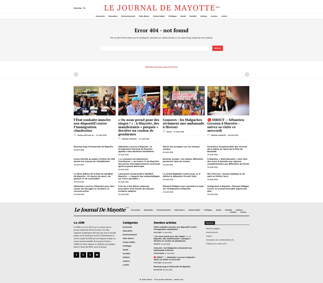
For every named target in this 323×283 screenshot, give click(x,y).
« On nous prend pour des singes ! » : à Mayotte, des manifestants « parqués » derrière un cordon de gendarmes (138, 127)
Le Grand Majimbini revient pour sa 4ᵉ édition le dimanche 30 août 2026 (182, 175)
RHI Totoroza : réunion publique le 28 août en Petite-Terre (226, 175)
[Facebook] (76, 255)
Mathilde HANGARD (129, 139)
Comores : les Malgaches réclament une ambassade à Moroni (183, 123)
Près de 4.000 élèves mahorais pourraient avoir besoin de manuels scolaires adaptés (136, 188)
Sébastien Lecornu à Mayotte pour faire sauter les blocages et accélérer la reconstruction (94, 188)
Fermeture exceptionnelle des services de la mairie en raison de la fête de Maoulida (227, 149)
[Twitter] (90, 255)
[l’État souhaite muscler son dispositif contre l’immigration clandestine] (95, 100)
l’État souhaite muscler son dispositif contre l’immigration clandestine (92, 125)
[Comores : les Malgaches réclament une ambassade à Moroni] (184, 100)
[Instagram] (83, 255)
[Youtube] (97, 255)
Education (158, 270)
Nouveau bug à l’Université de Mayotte (93, 146)
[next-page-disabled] (247, 74)
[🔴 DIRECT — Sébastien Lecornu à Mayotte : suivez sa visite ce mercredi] (228, 100)
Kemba (169, 132)
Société (157, 244)
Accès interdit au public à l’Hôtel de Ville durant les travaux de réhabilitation (94, 160)
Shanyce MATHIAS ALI (85, 135)
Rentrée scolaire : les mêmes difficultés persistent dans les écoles (183, 160)
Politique (158, 232)
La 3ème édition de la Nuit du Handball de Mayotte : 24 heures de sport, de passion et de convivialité (93, 176)
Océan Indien (159, 253)
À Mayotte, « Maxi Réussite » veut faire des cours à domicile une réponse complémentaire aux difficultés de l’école (228, 161)
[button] (80, 8)
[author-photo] (75, 135)
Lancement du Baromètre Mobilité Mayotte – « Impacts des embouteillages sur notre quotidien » (139, 176)
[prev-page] (76, 74)
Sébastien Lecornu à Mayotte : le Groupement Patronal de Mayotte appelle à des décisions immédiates (136, 149)
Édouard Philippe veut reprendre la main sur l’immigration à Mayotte (183, 187)
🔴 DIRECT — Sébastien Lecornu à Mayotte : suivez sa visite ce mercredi (225, 125)
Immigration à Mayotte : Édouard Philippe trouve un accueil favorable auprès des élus (228, 188)
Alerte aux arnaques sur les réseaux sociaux (181, 147)
